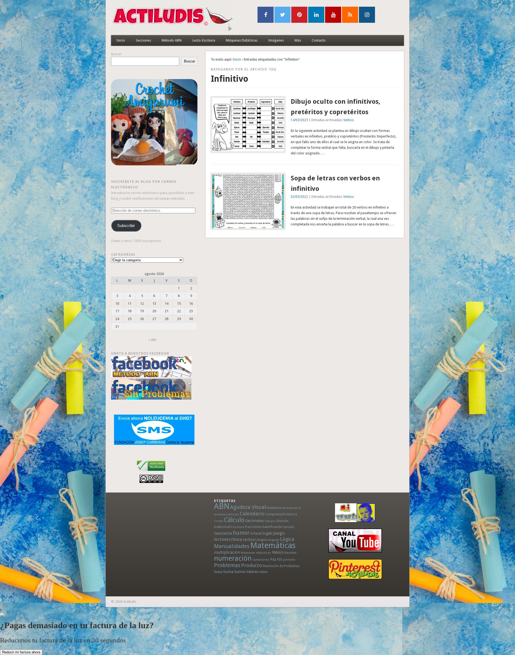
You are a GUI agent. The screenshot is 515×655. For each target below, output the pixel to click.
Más (298, 40)
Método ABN (172, 40)
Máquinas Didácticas (242, 40)
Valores (252, 572)
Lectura (249, 539)
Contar (218, 521)
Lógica (287, 539)
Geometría (223, 533)
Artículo (234, 514)
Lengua (261, 540)
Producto (251, 565)
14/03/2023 (299, 120)
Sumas (239, 572)
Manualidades (231, 546)
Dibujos (270, 521)
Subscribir (126, 226)
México (278, 552)
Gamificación (272, 527)
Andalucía (274, 508)
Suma (228, 571)
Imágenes (276, 40)
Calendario (252, 513)
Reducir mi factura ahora (21, 652)
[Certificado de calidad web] (151, 472)
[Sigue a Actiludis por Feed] (350, 15)
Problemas (227, 565)
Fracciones (253, 527)
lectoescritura (228, 539)
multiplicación (227, 552)
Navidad (290, 552)
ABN (221, 506)
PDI (279, 559)
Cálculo (234, 520)
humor (241, 533)
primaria (289, 559)
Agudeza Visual (248, 507)
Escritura (237, 527)
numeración (233, 558)
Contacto (319, 40)
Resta (218, 572)
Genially (288, 527)
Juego (279, 533)
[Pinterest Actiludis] (355, 569)
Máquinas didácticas (256, 552)
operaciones (260, 559)
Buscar (116, 54)
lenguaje (273, 540)
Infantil (256, 533)
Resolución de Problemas (281, 566)
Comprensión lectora (281, 514)
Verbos (348, 120)
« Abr (152, 340)
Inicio (120, 40)
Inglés (268, 533)
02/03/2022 (299, 197)
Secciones (143, 40)
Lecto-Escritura (203, 40)
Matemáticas (273, 545)
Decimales (254, 520)
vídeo (263, 572)
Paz (273, 559)
